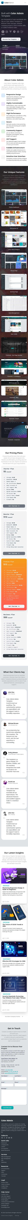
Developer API (5, 1205)
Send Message (7, 1107)
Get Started (13, 506)
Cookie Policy (4, 1186)
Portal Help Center (6, 1198)
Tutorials (3, 1176)
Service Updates (5, 1203)
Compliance (4, 1188)
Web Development (6, 1156)
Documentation (5, 1168)
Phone (17, 1082)
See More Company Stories (12, 1016)
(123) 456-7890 (9, 1070)
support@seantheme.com (11, 1073)
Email (3, 1082)
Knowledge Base (5, 1207)
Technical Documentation (7, 1201)
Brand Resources (5, 1150)
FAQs (2, 1172)
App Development (5, 1158)
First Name (4, 1076)
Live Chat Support (5, 1196)
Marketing (3, 1162)
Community (4, 1174)
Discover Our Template (10, 39)
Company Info (4, 1144)
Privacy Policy (4, 1182)
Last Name (18, 1076)
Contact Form (4, 1194)
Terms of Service (5, 1184)
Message (4, 1088)
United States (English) (7, 1215)
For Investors (4, 1148)
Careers (3, 1146)
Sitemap (17, 1215)
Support (3, 1170)
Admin (9, 3)
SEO (2, 1160)
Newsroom (4, 1143)
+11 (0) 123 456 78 (13, 1071)
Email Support (4, 1200)
